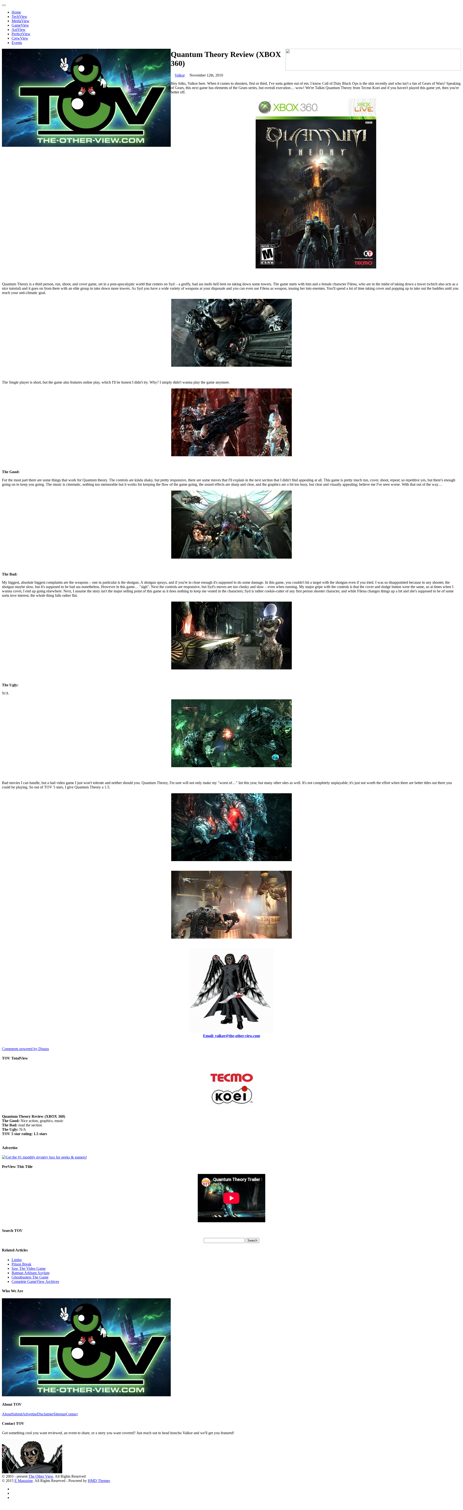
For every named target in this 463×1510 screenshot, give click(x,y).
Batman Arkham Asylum (30, 1273)
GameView (20, 25)
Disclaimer (45, 1414)
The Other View (40, 1476)
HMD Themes (99, 1481)
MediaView (20, 21)
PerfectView (21, 34)
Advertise (29, 1414)
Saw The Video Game (29, 1268)
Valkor (180, 75)
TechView (19, 16)
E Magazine (23, 1481)
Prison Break (21, 1264)
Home (16, 12)
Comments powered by (25, 1049)
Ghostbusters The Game (30, 1277)
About (7, 1414)
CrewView (20, 38)
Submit (17, 1414)
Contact (72, 1414)
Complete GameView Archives (35, 1281)
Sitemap (60, 1414)
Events (17, 43)
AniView (19, 30)
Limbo (17, 1260)
